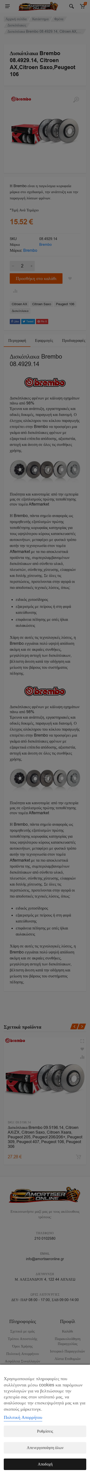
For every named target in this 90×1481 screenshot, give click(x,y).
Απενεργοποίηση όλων (45, 1448)
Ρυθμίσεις (45, 1431)
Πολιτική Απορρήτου (23, 1417)
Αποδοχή (45, 1464)
